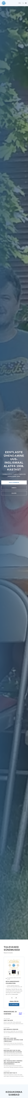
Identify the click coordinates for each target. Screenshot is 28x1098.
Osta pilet (15, 1004)
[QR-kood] (16, 998)
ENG (20, 3)
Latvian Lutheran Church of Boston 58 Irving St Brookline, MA (14, 986)
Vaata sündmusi (14, 482)
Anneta (14, 487)
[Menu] (26, 3)
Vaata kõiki (20, 1013)
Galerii (14, 493)
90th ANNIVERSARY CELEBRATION (12, 982)
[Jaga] (12, 998)
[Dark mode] (23, 3)
